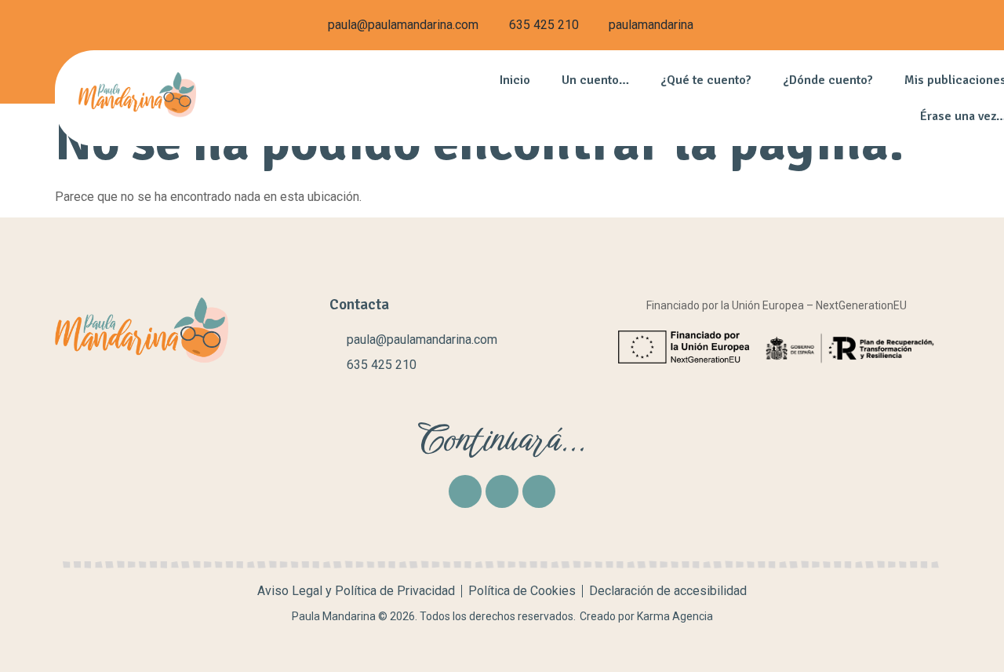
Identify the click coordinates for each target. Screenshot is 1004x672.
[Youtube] (538, 491)
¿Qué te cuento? (705, 80)
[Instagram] (502, 491)
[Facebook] (465, 491)
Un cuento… (595, 80)
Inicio (515, 80)
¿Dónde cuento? (828, 80)
